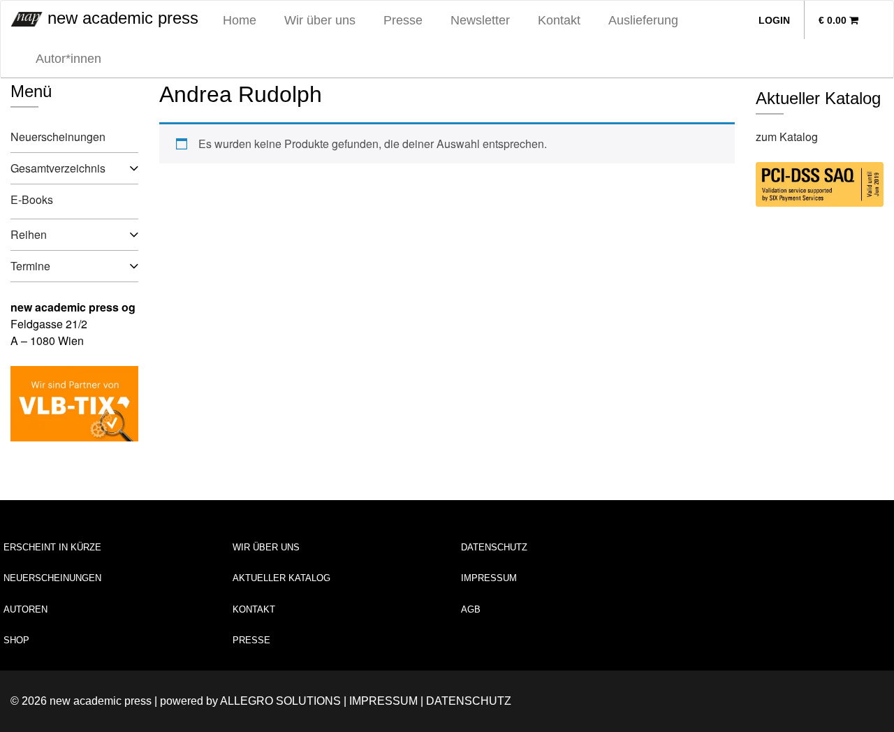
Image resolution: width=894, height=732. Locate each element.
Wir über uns (320, 20)
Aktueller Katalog (281, 578)
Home (239, 20)
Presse (403, 20)
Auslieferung (643, 20)
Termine (30, 266)
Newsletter (480, 20)
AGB (471, 609)
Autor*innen (68, 59)
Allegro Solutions (280, 701)
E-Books (31, 199)
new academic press (120, 17)
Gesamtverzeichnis (57, 168)
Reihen (28, 234)
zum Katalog (787, 137)
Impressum (489, 578)
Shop (16, 640)
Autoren (25, 609)
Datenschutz (494, 547)
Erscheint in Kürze (52, 547)
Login (774, 20)
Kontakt (559, 20)
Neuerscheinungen (57, 137)
